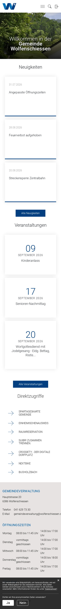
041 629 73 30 (22, 509)
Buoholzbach (28, 472)
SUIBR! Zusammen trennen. (30, 442)
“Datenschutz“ (51, 589)
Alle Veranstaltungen (30, 384)
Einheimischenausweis (33, 423)
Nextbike (25, 463)
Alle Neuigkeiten (30, 213)
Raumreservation (30, 431)
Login (56, 6)
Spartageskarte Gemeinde (29, 413)
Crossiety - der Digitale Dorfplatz (34, 453)
